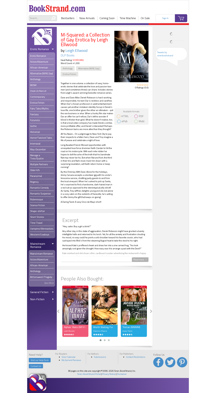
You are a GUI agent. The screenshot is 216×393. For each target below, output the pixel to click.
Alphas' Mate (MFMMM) (75, 327)
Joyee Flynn (127, 330)
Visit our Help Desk (40, 360)
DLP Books (67, 55)
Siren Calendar (69, 357)
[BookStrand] (57, 7)
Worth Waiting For (103, 327)
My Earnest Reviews (71, 360)
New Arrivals (87, 18)
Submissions (100, 357)
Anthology (68, 68)
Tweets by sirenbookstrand (165, 54)
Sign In (165, 18)
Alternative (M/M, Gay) (88, 68)
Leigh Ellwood (76, 50)
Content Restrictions (135, 357)
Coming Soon (107, 18)
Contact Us (36, 366)
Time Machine (128, 18)
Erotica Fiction (69, 74)
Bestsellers (67, 18)
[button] (101, 340)
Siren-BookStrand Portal (89, 374)
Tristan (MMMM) (131, 327)
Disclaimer (122, 374)
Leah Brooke (69, 330)
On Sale (145, 18)
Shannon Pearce (100, 330)
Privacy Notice (108, 374)
